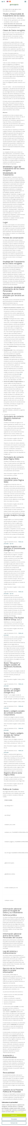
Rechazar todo (14, 1123)
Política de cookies (19, 1111)
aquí (20, 374)
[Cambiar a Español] (10, 1)
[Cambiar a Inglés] (8, 1)
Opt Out (11, 543)
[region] (14, 1113)
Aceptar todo (14, 1115)
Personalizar (14, 1119)
